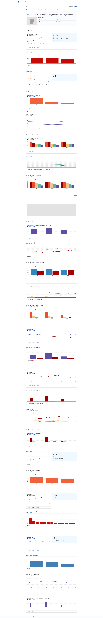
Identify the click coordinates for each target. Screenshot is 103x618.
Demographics (47, 9)
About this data (34, 35)
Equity (39, 9)
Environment (56, 9)
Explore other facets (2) (29, 52)
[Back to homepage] (18, 1)
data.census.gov (30, 35)
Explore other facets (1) (29, 306)
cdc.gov (29, 139)
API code (32, 47)
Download (28, 47)
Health (36, 9)
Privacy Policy (76, 616)
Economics (32, 9)
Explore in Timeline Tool (36, 47)
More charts (75, 28)
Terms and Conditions (71, 616)
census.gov (56, 40)
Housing (52, 9)
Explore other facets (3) (29, 410)
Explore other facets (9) (29, 512)
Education (42, 9)
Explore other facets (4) (29, 115)
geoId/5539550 (75, 6)
